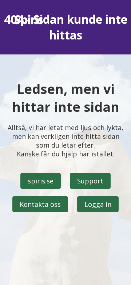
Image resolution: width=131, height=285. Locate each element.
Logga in (97, 204)
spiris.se (40, 180)
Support (90, 180)
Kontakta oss (40, 204)
